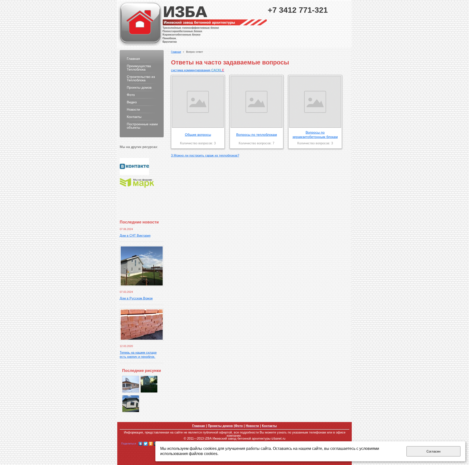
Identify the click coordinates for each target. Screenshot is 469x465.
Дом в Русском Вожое (136, 298)
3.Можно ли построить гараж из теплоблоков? (205, 155)
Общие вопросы (198, 135)
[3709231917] (149, 384)
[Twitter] (145, 444)
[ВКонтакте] (140, 444)
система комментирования (197, 70)
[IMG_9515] (130, 384)
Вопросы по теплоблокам (256, 135)
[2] (130, 403)
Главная (176, 51)
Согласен (433, 451)
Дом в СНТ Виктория (135, 235)
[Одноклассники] (150, 444)
